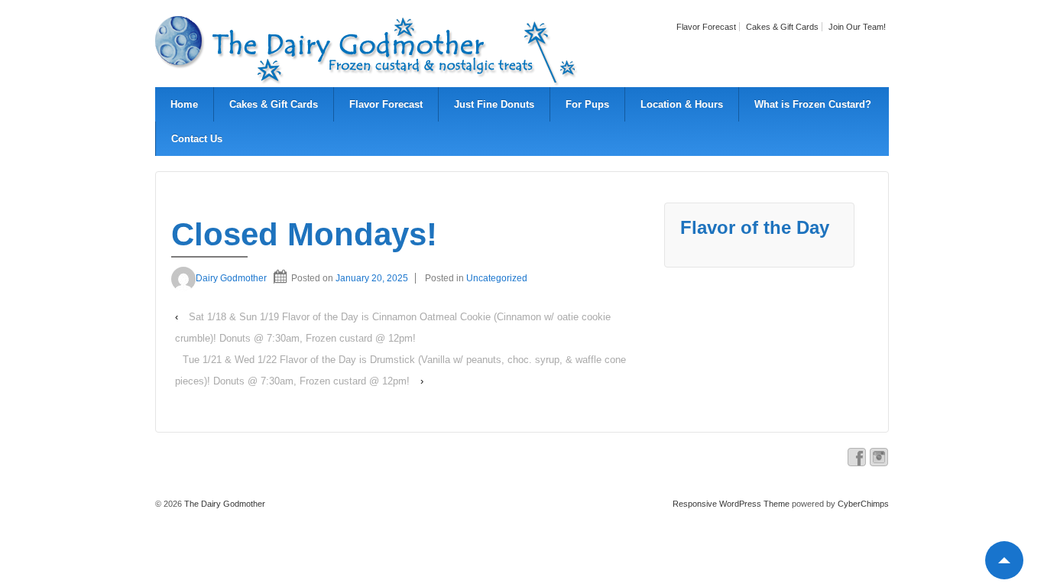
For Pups (587, 104)
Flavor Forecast (706, 26)
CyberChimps (863, 503)
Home (184, 104)
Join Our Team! (857, 26)
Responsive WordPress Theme (731, 503)
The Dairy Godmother (223, 503)
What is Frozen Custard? (812, 104)
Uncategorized (496, 278)
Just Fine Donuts (494, 104)
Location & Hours (681, 104)
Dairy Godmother (231, 278)
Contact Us (196, 138)
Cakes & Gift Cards (782, 26)
